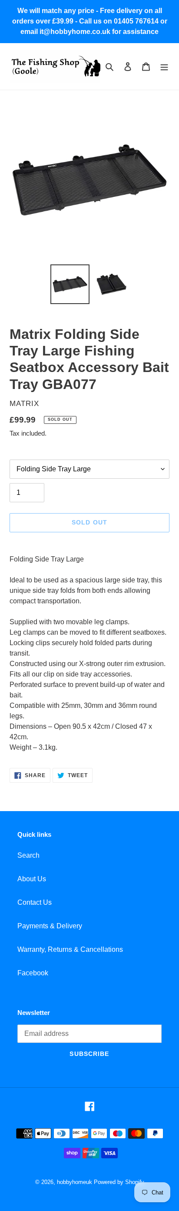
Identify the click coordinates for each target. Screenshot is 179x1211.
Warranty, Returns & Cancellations (70, 949)
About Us (31, 879)
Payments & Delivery (49, 926)
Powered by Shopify (119, 1182)
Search (28, 855)
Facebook (32, 973)
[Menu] (164, 66)
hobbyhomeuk (74, 1182)
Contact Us (34, 902)
